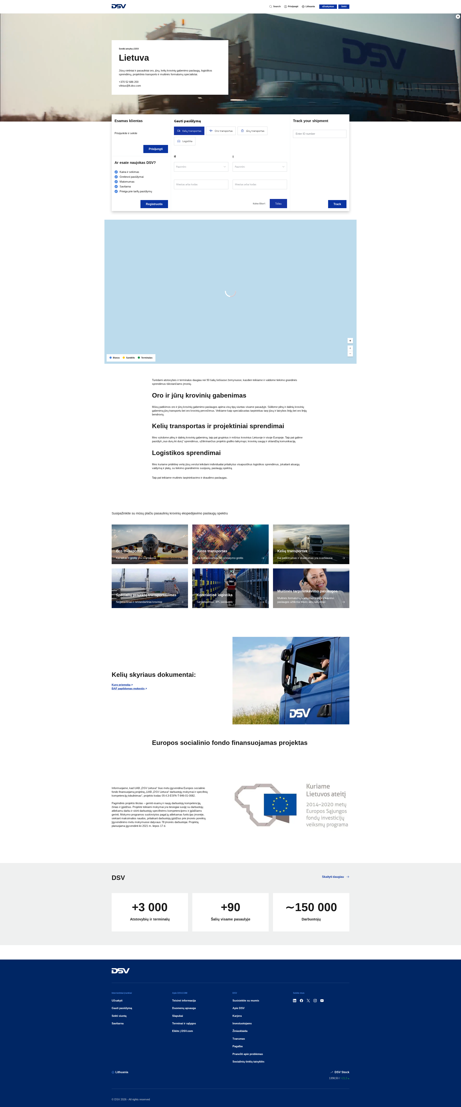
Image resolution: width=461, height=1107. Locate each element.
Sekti (343, 6)
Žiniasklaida (239, 1030)
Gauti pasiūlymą (122, 1008)
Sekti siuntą (119, 1015)
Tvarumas (238, 1038)
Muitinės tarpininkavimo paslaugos (307, 591)
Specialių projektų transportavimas (146, 595)
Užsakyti (117, 1000)
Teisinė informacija (184, 1000)
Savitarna (118, 1023)
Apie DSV (238, 1008)
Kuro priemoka (121, 684)
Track (337, 204)
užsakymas (328, 6)
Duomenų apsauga (184, 1008)
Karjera (237, 1015)
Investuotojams (242, 1023)
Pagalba (237, 1046)
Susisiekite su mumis (245, 1000)
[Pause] (458, 16)
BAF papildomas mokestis (128, 688)
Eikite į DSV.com (182, 1030)
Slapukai (177, 1015)
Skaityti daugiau (333, 876)
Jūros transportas (212, 551)
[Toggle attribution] (352, 360)
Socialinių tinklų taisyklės (248, 1061)
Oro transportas (129, 551)
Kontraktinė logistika (214, 595)
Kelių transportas (292, 551)
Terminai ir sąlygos (184, 1023)
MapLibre (324, 359)
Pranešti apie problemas (247, 1054)
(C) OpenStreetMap (340, 359)
